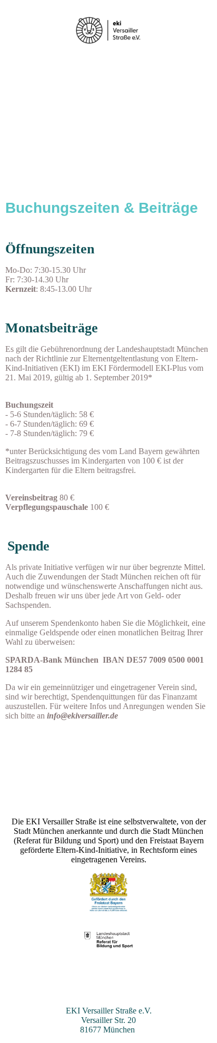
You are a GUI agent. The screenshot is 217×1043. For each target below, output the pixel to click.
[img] (108, 30)
